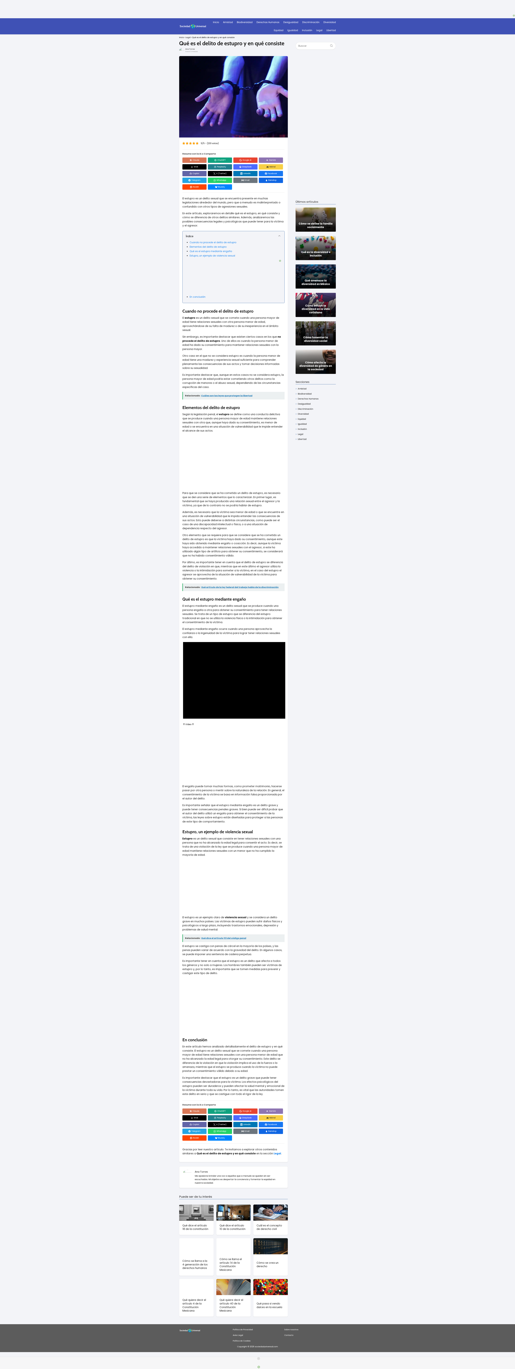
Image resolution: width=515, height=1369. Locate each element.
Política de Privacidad (243, 1329)
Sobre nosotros (291, 1329)
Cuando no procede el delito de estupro (213, 242)
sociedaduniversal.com (266, 1346)
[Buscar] (330, 44)
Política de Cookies (242, 1340)
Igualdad (292, 30)
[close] (258, 1358)
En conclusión (197, 296)
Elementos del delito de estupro (208, 246)
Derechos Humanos (268, 22)
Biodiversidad (245, 22)
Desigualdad (290, 22)
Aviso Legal (238, 1335)
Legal (319, 30)
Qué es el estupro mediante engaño (211, 251)
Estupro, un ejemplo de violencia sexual (212, 255)
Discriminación (310, 22)
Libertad (331, 30)
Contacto (288, 1335)
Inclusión (307, 30)
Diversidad (329, 22)
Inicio (216, 22)
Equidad (278, 30)
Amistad (228, 22)
